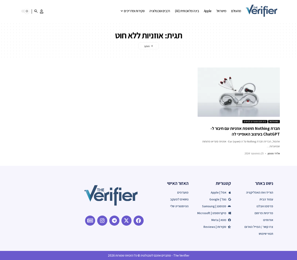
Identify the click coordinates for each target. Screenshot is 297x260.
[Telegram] (114, 221)
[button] (42, 11)
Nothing (274, 121)
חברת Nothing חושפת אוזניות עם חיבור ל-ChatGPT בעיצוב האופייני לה (245, 131)
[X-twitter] (126, 221)
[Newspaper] (90, 221)
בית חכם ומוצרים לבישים (255, 121)
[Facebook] (139, 221)
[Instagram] (102, 221)
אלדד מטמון (274, 153)
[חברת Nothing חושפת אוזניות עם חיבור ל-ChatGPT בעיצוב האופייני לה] (239, 92)
